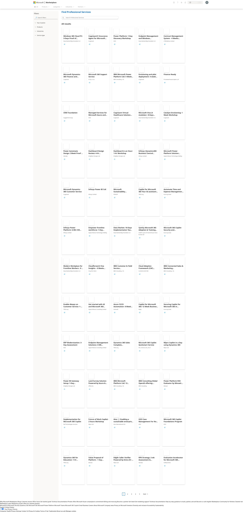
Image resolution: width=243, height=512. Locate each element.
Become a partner (122, 502)
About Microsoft (99, 505)
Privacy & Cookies (34, 511)
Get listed (132, 502)
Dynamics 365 (24, 505)
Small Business (83, 505)
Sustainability (159, 505)
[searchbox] (48, 17)
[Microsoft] (38, 2)
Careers (91, 505)
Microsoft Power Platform (46, 505)
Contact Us (25, 511)
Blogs (19, 502)
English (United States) (7, 507)
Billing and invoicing (110, 502)
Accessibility (151, 505)
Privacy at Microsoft (120, 505)
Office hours (36, 502)
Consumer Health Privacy (8, 511)
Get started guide (45, 502)
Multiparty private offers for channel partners (26, 503)
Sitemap (18, 511)
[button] (63, 18)
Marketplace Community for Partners (223, 502)
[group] (64, 44)
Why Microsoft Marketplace (8, 502)
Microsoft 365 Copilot (72, 505)
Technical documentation (59, 502)
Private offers (72, 502)
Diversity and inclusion (140, 505)
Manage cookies (71, 511)
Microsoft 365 (33, 505)
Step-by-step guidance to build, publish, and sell (181, 502)
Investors (129, 505)
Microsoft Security (13, 505)
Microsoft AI (4, 505)
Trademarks (52, 511)
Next (144, 494)
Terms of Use (44, 511)
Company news (109, 505)
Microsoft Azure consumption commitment (90, 502)
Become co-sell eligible (203, 502)
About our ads (60, 511)
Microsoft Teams (59, 505)
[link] (73, 45)
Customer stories (27, 502)
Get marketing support (142, 502)
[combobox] (90, 17)
